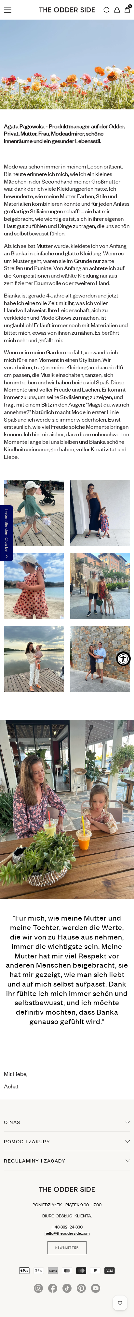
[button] (6, 533)
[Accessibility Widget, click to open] (123, 658)
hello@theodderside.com (67, 1233)
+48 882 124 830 (67, 1227)
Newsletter (67, 1247)
